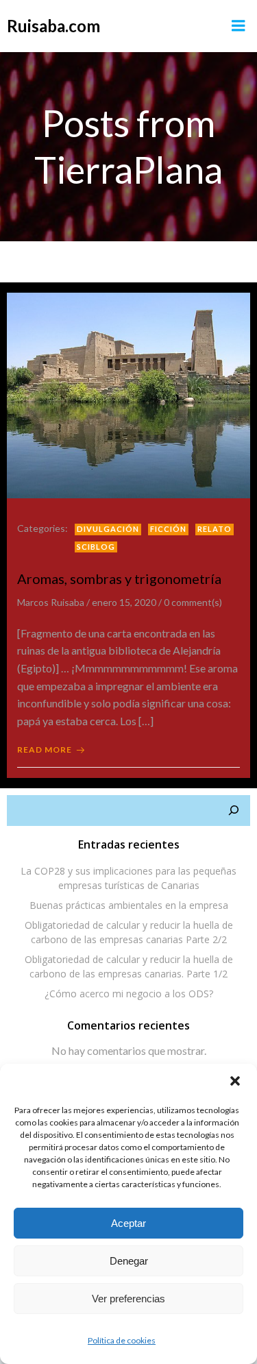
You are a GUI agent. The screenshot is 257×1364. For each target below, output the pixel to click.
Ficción (168, 528)
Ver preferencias (128, 1298)
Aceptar (128, 1223)
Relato (214, 528)
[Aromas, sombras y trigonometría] (128, 393)
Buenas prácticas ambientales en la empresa (128, 905)
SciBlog (96, 546)
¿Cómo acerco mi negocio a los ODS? (129, 993)
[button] (235, 1082)
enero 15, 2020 (124, 602)
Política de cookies (122, 1340)
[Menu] (238, 26)
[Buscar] (233, 811)
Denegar (129, 1261)
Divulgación (108, 528)
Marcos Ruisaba (50, 602)
